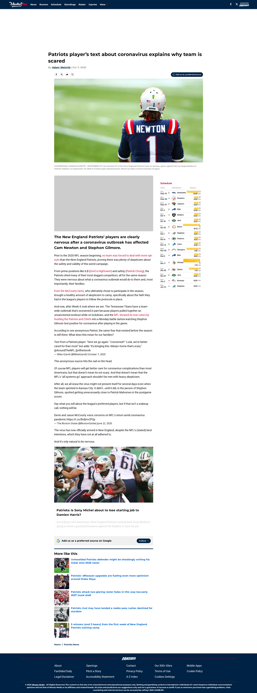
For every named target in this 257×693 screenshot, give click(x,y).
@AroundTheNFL (64, 350)
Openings (91, 665)
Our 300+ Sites (163, 665)
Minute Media (38, 685)
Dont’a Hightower (100, 271)
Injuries (93, 4)
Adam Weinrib (61, 67)
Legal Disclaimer (64, 676)
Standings (70, 4)
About (58, 665)
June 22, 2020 (104, 423)
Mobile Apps (194, 665)
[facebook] (230, 4)
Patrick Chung (134, 271)
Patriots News (71, 644)
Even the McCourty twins (69, 290)
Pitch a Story (93, 671)
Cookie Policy (195, 671)
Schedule (56, 4)
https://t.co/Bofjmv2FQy (81, 419)
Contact (131, 665)
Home (57, 644)
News (33, 4)
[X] (237, 4)
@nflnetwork (83, 350)
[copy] (72, 74)
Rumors (43, 4)
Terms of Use (163, 671)
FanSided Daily (63, 671)
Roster (82, 4)
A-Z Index (132, 676)
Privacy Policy (134, 671)
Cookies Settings (165, 676)
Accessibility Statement (100, 676)
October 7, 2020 (96, 354)
